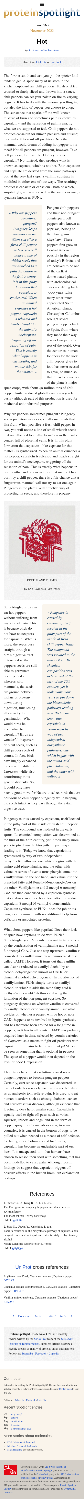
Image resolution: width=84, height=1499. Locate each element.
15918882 (17, 1220)
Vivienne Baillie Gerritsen (44, 50)
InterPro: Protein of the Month (22, 1445)
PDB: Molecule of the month (21, 1442)
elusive (14, 1417)
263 (46, 24)
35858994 (17, 1248)
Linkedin (41, 62)
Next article (57, 1315)
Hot (42, 41)
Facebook (56, 62)
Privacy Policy (46, 1477)
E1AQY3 (9, 1302)
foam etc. (15, 1424)
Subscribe (27, 1353)
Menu (42, 6)
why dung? (16, 1413)
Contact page (65, 1388)
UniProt (23, 1267)
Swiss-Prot (40, 1339)
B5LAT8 (19, 1291)
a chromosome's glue (21, 1428)
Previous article (29, 1315)
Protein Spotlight (44, 1470)
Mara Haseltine (14, 1449)
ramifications (17, 1421)
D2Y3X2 (9, 1280)
